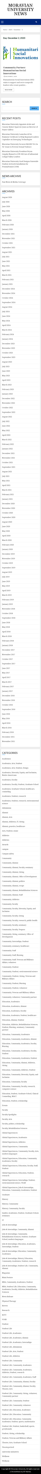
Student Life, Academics (11, 1333)
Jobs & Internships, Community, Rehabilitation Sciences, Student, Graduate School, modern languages (19, 1236)
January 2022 (7, 449)
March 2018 (7, 636)
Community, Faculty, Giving (13, 916)
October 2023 (7, 353)
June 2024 (6, 316)
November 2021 (8, 458)
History (5, 1199)
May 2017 (6, 673)
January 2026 (7, 229)
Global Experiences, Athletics (13, 1142)
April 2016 (6, 723)
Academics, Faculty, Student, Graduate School (20, 784)
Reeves (5, 1305)
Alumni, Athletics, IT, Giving (13, 822)
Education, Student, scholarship (14, 1101)
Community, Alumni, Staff (12, 895)
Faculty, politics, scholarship (13, 1124)
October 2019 (7, 563)
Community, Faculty (10, 904)
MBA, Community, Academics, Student (17, 1282)
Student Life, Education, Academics (16, 1410)
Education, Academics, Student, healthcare (19, 1015)
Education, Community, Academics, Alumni (19, 1039)
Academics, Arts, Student (12, 763)
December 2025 (8, 234)
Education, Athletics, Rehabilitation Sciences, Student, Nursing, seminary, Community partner (20, 1027)
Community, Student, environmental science (20, 971)
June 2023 (6, 371)
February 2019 (8, 599)
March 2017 (7, 682)
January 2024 (7, 339)
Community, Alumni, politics (13, 881)
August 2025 (7, 252)
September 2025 (8, 247)
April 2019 (6, 590)
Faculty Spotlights (9, 1114)
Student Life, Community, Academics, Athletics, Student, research (17, 1371)
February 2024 (8, 334)
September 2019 (8, 568)
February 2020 (8, 545)
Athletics (5, 835)
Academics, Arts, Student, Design (15, 768)
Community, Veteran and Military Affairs (18, 992)
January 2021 (7, 499)
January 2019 (7, 604)
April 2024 (6, 325)
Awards (5, 844)
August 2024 (7, 307)
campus (5, 849)
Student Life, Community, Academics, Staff (19, 1377)
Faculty (5, 1110)
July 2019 (5, 577)
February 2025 (8, 279)
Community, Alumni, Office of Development (19, 876)
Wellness (5, 1456)
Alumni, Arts (7, 817)
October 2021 (7, 462)
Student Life (7, 1328)
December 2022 (8, 398)
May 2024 (6, 321)
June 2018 (6, 622)
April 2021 (6, 485)
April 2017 (6, 677)
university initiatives (10, 1452)
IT (3, 1220)
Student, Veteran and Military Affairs (17, 1438)
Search (7, 101)
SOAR (4, 1319)
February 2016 (8, 732)
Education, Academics (11, 1001)
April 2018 (6, 631)
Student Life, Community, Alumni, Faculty (18, 1381)
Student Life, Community (12, 1360)
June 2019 (6, 581)
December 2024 (8, 289)
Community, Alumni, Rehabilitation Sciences (20, 890)
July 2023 (5, 366)
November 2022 (8, 403)
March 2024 (7, 330)
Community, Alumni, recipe (13, 886)
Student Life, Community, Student (15, 1401)
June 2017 (6, 668)
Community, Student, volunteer (14, 988)
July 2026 (5, 202)
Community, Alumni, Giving (13, 872)
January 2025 (7, 284)
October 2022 (7, 407)
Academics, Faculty (9, 780)
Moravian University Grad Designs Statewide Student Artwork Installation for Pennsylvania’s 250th (20, 164)
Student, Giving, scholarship (13, 1433)
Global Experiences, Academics (14, 1137)
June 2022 (6, 426)
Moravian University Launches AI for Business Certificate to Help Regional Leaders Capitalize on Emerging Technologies (20, 137)
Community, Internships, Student (15, 941)
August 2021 (7, 471)
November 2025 (8, 238)
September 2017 (8, 663)
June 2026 (6, 206)
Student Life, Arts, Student (12, 1351)
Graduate (6, 1195)
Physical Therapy (9, 1301)
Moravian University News (20, 9)
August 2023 (7, 362)
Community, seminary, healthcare (15, 946)
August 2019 (7, 572)
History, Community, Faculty (13, 1208)
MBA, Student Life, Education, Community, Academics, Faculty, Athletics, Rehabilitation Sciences (19, 1289)
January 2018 (7, 645)
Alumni (5, 812)
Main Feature (7, 1277)
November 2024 (8, 293)
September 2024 (8, 302)
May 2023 (6, 375)
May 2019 (6, 586)
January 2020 (7, 549)
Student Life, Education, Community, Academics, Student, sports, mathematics (18, 1420)
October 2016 (7, 705)
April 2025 (6, 270)
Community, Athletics (10, 899)
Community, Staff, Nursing (12, 955)
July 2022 (5, 421)
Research (5, 1310)
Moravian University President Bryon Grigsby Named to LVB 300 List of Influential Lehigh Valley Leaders (20, 154)
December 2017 (8, 650)
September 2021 (8, 467)
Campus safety (8, 854)
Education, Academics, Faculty (14, 1011)
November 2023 (8, 348)
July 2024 (5, 311)
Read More (8, 90)
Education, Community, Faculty (14, 1082)
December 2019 (8, 554)
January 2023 (7, 394)
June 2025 (6, 261)
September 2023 (8, 357)
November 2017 (8, 654)
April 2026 (6, 215)
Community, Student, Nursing (14, 983)
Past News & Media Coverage (14, 182)
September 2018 (8, 618)
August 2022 (7, 417)
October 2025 (7, 243)
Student (5, 1324)
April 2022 (6, 435)
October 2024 (7, 298)
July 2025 (5, 257)
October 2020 (7, 513)
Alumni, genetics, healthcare (13, 826)
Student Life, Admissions (12, 1347)
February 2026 (8, 225)
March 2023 (7, 385)
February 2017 (8, 686)
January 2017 (7, 691)
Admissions (6, 808)
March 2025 (7, 275)
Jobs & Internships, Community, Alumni (18, 1229)
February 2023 (8, 389)
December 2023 (8, 343)
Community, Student (10, 967)
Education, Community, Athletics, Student (18, 1070)
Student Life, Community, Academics (17, 1365)
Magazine (6, 1273)
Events (4, 1105)
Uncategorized (8, 1447)
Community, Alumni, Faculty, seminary (17, 867)
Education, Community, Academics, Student (19, 1058)
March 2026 (7, 220)
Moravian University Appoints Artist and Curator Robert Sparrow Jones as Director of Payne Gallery (20, 127)
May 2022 (6, 430)
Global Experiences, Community (15, 1146)
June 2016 (6, 714)
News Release (7, 1296)
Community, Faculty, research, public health (19, 920)
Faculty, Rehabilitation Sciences (14, 1128)
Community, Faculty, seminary (14, 925)
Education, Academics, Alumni (14, 1006)
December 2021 (8, 453)
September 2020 (8, 517)
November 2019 (8, 558)
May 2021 (6, 481)
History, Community (10, 1204)
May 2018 (6, 627)
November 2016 (8, 700)
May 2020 (6, 531)
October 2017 (7, 659)
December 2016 (8, 695)
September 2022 (8, 412)
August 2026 (7, 197)
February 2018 (8, 641)
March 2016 (7, 728)
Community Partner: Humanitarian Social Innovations (20, 53)
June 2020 (6, 526)
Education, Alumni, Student (13, 1020)
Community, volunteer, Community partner (19, 997)
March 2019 (7, 595)
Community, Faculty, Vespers (13, 929)
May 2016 (6, 718)
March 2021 (7, 490)
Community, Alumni (10, 863)
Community (6, 858)
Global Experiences (10, 1133)
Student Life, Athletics (11, 1356)
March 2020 (7, 540)
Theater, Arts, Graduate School (14, 1442)
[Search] (36, 22)
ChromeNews (16, 1472)
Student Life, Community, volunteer (16, 1405)
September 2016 (8, 709)
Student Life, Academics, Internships (17, 1342)
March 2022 (7, 439)
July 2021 (5, 476)
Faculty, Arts (7, 1119)
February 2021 (8, 494)
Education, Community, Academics (16, 1034)
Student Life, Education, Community (16, 1414)
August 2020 (7, 522)
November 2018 (8, 609)
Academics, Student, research (14, 796)
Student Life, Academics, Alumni (15, 1338)
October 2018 (7, 613)
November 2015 (8, 741)
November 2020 (8, 508)
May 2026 (6, 211)
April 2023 (6, 380)
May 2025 (6, 266)
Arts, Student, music (10, 831)
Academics (6, 759)
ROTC (4, 1315)
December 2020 (8, 503)
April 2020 (6, 536)
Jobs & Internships (9, 1225)
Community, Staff (9, 950)
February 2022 (8, 444)
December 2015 (8, 737)
